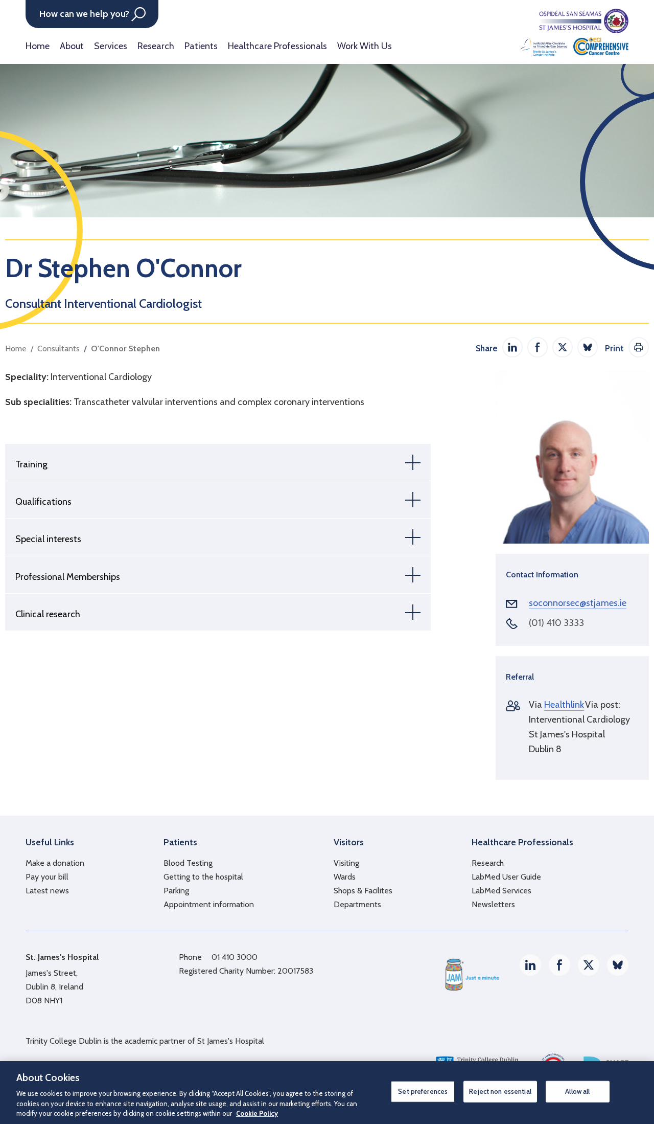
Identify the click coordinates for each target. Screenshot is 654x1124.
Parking (176, 890)
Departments (357, 904)
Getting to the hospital (203, 877)
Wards (345, 877)
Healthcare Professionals (277, 46)
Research (155, 46)
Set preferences (423, 1091)
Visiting (346, 863)
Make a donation (55, 863)
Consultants (58, 348)
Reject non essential (500, 1091)
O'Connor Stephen (125, 348)
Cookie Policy (257, 1113)
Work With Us (364, 46)
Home (38, 46)
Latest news (47, 890)
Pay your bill (47, 877)
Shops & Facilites (363, 890)
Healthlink (564, 704)
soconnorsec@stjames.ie (577, 603)
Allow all (577, 1091)
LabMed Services (501, 890)
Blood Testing (188, 863)
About (72, 46)
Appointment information (209, 904)
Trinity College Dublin (64, 1041)
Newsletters (493, 904)
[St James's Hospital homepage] (574, 32)
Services (110, 46)
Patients (201, 46)
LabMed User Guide (506, 877)
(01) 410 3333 (556, 622)
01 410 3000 (235, 957)
